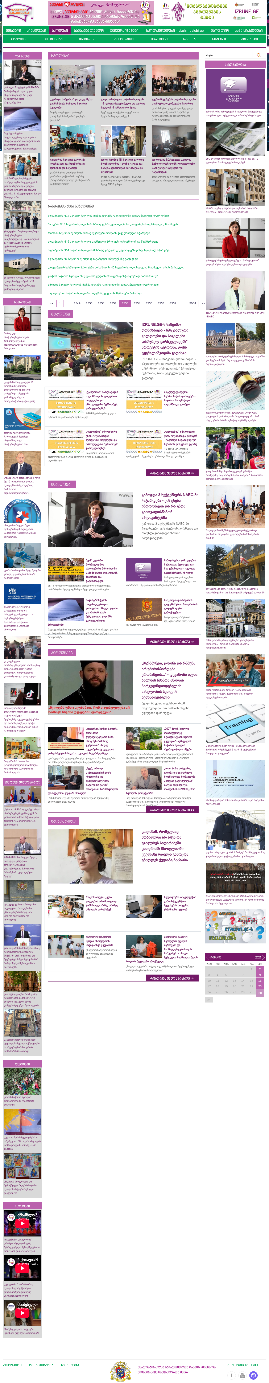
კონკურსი (249, 39)
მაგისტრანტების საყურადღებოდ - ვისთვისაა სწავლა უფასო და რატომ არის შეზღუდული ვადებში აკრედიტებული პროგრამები (22, 141)
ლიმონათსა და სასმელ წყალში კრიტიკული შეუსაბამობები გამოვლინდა (22, 574)
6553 (125, 303)
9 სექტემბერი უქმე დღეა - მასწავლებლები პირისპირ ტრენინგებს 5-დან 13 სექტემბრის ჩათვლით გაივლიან (231, 749)
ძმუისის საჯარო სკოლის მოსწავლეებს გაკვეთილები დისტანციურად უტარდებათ (103, 284)
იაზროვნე (159, 39)
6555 (149, 303)
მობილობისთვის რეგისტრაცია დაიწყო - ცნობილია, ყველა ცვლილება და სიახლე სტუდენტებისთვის (229, 693)
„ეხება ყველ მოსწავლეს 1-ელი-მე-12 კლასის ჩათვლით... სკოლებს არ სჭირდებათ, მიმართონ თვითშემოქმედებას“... (22, 485)
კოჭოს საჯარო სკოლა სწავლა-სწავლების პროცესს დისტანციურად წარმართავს (103, 276)
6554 (137, 303)
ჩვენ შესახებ (41, 1365)
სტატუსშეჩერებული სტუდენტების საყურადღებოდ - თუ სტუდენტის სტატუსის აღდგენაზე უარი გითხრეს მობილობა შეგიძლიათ (235, 899)
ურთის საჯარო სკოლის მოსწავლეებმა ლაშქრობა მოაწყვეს (19, 1101)
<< (52, 303)
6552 (113, 303)
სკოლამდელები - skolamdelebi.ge (175, 30)
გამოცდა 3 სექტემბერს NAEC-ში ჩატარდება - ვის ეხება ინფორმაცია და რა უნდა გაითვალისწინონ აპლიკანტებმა (21, 95)
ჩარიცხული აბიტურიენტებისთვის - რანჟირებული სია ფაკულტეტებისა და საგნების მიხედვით (21, 341)
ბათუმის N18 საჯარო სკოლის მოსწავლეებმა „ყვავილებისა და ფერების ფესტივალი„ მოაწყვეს (113, 224)
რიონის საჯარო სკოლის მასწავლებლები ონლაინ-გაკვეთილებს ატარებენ (99, 233)
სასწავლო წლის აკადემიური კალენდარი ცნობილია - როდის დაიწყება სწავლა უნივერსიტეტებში (230, 644)
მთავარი (13, 30)
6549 (77, 303)
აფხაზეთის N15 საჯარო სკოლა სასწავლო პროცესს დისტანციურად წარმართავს (103, 241)
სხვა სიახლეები (249, 30)
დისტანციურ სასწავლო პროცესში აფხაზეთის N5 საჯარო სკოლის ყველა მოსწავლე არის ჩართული (116, 267)
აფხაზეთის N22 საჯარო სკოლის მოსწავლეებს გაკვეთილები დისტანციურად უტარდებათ (109, 215)
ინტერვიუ (87, 39)
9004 (192, 303)
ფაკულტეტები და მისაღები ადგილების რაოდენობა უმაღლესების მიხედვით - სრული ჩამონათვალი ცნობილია (20, 912)
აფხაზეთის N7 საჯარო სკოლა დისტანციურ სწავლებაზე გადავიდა (93, 258)
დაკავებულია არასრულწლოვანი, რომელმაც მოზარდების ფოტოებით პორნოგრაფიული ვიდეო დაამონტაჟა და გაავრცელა (22, 669)
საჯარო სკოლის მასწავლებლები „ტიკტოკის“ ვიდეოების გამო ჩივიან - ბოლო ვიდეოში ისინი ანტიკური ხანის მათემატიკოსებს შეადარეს (233, 416)
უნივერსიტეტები (124, 30)
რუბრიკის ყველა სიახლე (172, 473)
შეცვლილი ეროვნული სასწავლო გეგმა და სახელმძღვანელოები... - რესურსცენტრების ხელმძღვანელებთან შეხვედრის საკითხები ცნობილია (18, 618)
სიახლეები (36, 30)
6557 (173, 303)
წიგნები (219, 39)
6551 (101, 303)
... (67, 303)
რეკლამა (70, 1365)
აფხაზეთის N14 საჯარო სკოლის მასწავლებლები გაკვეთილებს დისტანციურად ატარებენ (109, 250)
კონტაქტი (12, 1365)
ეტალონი (19, 39)
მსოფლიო (220, 30)
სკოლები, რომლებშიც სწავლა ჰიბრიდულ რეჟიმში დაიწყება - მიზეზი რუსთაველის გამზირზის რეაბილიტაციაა (235, 360)
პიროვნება (53, 39)
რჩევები (190, 39)
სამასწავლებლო (89, 30)
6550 (89, 303)
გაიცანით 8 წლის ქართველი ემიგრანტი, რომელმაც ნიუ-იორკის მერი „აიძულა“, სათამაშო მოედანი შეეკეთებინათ (234, 475)
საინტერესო (123, 39)
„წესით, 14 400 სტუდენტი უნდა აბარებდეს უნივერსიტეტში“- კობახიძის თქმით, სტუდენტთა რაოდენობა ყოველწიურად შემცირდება (22, 817)
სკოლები (60, 30)
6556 (161, 303)
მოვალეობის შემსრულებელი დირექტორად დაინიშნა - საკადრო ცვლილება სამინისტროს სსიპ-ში (232, 534)
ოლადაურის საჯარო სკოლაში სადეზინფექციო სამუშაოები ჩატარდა (95, 293)
